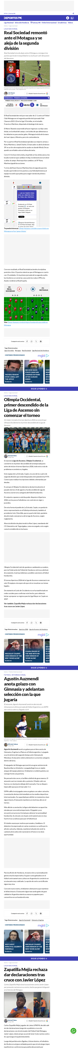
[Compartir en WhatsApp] (31, 341)
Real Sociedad (26, 350)
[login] (67, 17)
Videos (70, 23)
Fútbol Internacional (49, 23)
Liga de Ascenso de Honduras (38, 629)
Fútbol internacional (15, 672)
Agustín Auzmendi (24, 920)
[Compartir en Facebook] (27, 341)
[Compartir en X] (36, 341)
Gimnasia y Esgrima (38, 920)
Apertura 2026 (23, 629)
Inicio (6, 26)
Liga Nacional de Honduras (40, 350)
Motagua (18, 350)
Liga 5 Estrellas (9, 350)
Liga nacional (13, 26)
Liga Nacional (9, 23)
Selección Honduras (22, 23)
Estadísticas (62, 23)
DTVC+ (6, 13)
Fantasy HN (12, 13)
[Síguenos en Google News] (41, 341)
